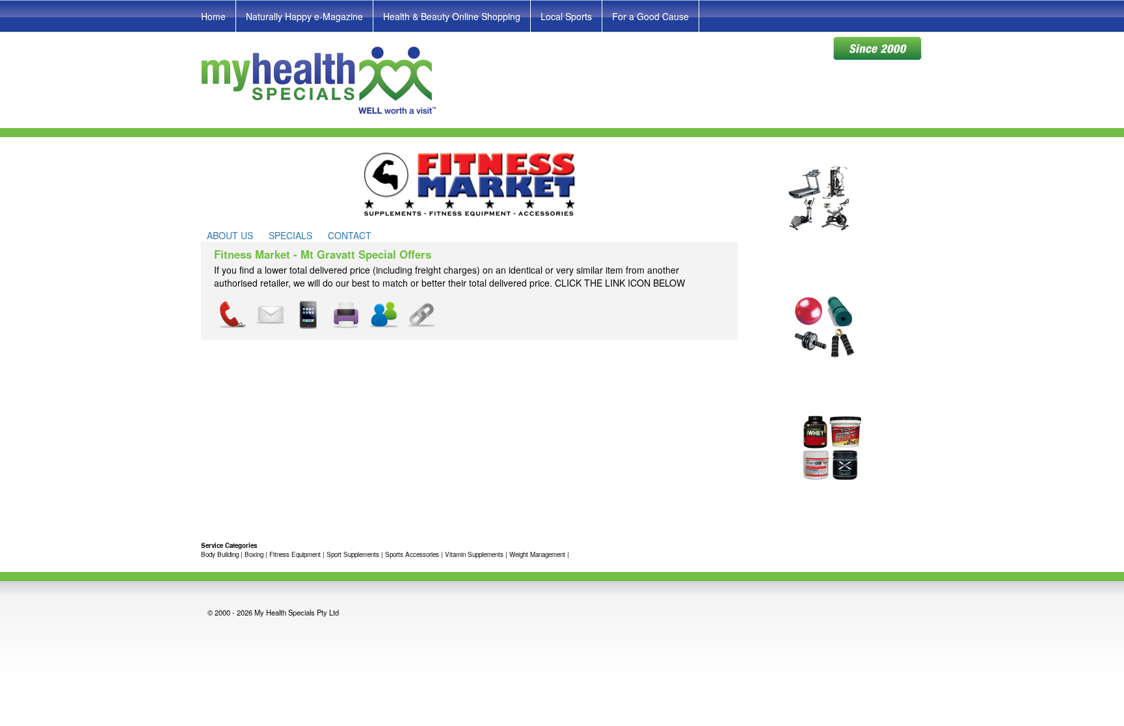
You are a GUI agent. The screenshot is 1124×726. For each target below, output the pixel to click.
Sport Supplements (353, 554)
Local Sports (566, 16)
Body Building (220, 554)
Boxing (254, 554)
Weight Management (537, 554)
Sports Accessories (412, 554)
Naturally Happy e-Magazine (304, 16)
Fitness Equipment (295, 554)
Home (213, 16)
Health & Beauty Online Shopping (451, 16)
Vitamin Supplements (474, 554)
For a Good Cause (650, 16)
